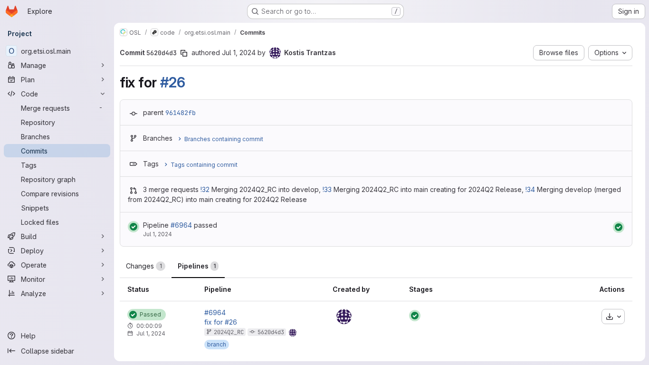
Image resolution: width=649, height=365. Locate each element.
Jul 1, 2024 (239, 52)
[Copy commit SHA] (184, 53)
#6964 (181, 225)
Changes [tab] (144, 266)
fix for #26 (220, 322)
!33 (327, 189)
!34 (530, 189)
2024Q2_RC (229, 332)
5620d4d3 (271, 332)
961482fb (180, 112)
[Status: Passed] (133, 226)
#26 (172, 82)
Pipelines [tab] (197, 266)
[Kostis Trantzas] (344, 316)
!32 (205, 189)
